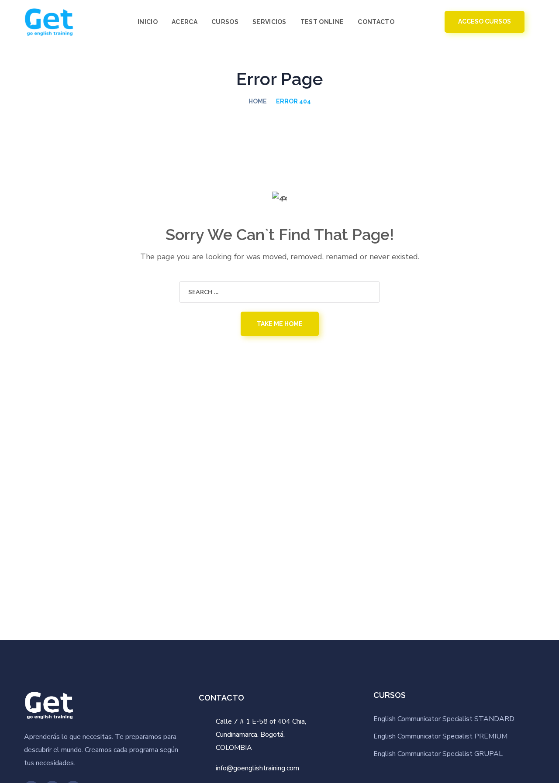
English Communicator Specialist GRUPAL (438, 754)
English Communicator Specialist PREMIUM (440, 736)
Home (257, 101)
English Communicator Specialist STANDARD (443, 719)
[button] (415, 22)
